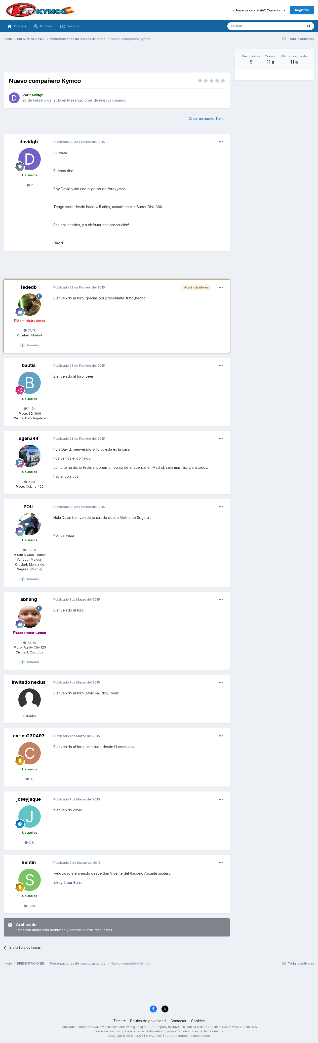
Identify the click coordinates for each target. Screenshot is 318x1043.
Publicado (79, 142)
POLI (29, 506)
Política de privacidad (148, 1021)
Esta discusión (286, 26)
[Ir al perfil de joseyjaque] (29, 816)
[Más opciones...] (221, 142)
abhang (28, 599)
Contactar (178, 1021)
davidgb (28, 141)
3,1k (31, 842)
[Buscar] (308, 26)
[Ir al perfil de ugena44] (29, 456)
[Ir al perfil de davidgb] (14, 97)
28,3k (31, 643)
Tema (118, 1021)
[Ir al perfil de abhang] (29, 617)
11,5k (31, 408)
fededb (29, 287)
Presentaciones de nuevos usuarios (96, 100)
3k (31, 779)
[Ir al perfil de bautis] (29, 383)
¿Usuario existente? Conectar (258, 10)
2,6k (31, 906)
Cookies (198, 1021)
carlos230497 (28, 735)
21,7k (31, 330)
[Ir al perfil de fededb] (29, 304)
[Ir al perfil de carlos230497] (29, 753)
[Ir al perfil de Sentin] (29, 880)
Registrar (302, 10)
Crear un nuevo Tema (207, 118)
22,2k (31, 550)
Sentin (29, 862)
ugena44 (29, 438)
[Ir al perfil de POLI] (29, 524)
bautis (29, 365)
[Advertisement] (116, 60)
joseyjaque (28, 799)
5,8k (31, 482)
